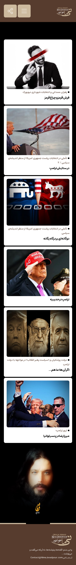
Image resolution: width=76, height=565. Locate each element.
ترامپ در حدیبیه (59, 299)
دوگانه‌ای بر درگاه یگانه (56, 238)
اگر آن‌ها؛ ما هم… (59, 369)
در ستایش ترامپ (59, 168)
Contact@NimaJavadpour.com (46, 557)
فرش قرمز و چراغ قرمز (56, 97)
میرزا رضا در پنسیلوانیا (56, 436)
